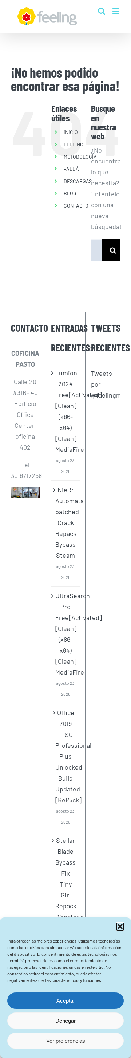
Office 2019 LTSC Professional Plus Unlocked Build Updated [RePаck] (65, 756)
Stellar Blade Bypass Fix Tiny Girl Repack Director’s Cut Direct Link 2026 (65, 900)
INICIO (71, 132)
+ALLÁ (71, 169)
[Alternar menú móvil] (116, 11)
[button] (120, 926)
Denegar (65, 1021)
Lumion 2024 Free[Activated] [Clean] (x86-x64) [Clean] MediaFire (65, 411)
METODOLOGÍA (80, 157)
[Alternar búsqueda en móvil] (101, 11)
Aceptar (65, 1001)
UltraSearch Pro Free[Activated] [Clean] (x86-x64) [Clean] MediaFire (65, 634)
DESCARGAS (78, 181)
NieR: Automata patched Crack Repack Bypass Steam (65, 522)
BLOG (70, 193)
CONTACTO (76, 205)
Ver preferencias (65, 1041)
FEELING (73, 144)
